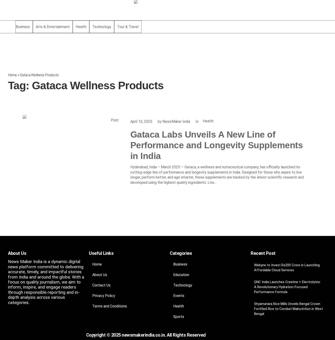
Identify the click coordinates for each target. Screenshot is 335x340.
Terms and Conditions (109, 306)
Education (181, 275)
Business (180, 264)
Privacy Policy (103, 296)
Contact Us (101, 285)
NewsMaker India (176, 121)
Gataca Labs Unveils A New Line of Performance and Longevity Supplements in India (216, 145)
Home (12, 75)
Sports (178, 316)
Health (208, 121)
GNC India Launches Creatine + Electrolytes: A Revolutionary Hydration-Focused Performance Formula (287, 287)
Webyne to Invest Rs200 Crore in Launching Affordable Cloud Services (287, 267)
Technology (182, 285)
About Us (99, 275)
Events (178, 296)
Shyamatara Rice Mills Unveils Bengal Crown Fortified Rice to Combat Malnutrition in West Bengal (288, 309)
